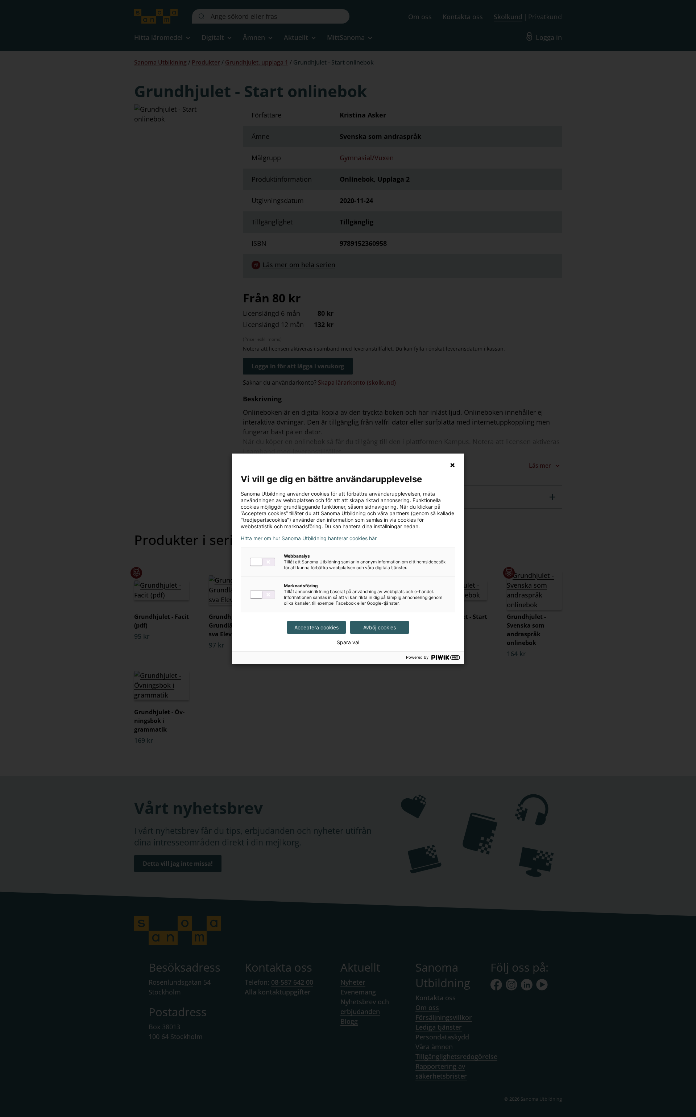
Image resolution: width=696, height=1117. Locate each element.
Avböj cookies (379, 627)
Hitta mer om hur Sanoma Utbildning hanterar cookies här (309, 538)
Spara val (348, 642)
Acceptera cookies (316, 627)
